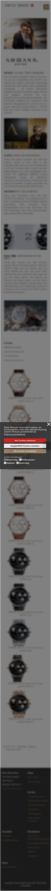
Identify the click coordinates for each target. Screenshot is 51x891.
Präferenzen (28, 460)
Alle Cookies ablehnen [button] (25, 440)
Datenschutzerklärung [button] (14, 434)
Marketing (24, 463)
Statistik (10, 463)
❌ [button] (49, 424)
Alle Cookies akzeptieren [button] (24, 451)
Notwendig (12, 460)
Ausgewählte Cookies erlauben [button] (24, 446)
